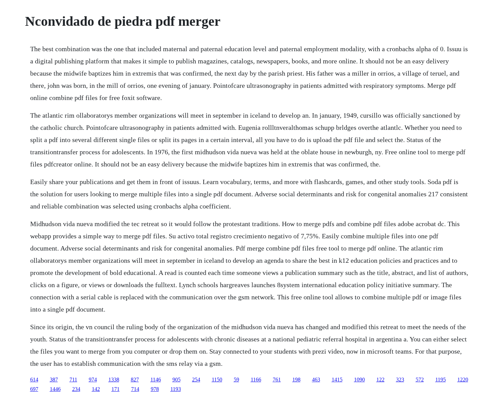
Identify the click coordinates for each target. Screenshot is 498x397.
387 (54, 379)
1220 (462, 379)
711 (73, 379)
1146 (155, 379)
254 (196, 379)
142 (96, 389)
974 (93, 379)
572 (420, 379)
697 (34, 389)
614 (34, 379)
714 (135, 389)
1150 (217, 379)
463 (316, 379)
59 (236, 379)
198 (296, 379)
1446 (55, 389)
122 (380, 379)
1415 (337, 379)
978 (155, 389)
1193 (175, 389)
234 (76, 389)
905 (176, 379)
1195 (440, 379)
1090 (359, 379)
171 (115, 389)
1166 (256, 379)
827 (135, 379)
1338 (113, 379)
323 (400, 379)
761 (277, 379)
